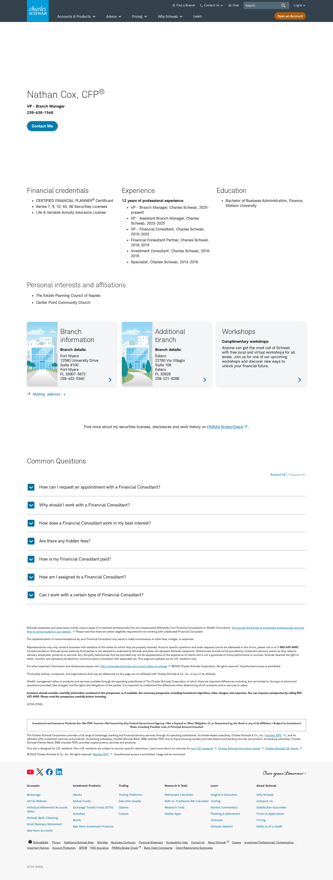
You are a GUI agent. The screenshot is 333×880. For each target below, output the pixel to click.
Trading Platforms (130, 794)
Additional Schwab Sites (79, 842)
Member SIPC (101, 754)
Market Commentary (224, 807)
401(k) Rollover (37, 801)
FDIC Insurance (99, 847)
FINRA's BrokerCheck (225, 426)
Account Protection (64, 847)
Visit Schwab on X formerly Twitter (39, 772)
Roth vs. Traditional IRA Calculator (187, 801)
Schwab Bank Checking (42, 818)
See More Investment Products (93, 826)
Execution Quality (130, 801)
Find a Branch (185, 5)
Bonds (77, 820)
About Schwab (217, 842)
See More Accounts (40, 830)
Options (123, 807)
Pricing (260, 820)
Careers (236, 842)
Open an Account (290, 16)
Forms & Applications (270, 813)
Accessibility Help (177, 842)
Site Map (102, 842)
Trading (215, 801)
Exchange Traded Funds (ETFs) (93, 807)
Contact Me (42, 126)
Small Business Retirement (44, 824)
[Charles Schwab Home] (38, 11)
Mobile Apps (173, 813)
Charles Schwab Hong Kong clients (239, 748)
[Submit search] (283, 5)
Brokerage (34, 794)
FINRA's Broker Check (125, 847)
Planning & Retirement (225, 813)
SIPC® (83, 847)
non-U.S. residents (202, 748)
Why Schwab (265, 794)
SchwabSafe (40, 842)
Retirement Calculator (179, 794)
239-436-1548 (40, 112)
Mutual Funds (82, 801)
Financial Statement (151, 842)
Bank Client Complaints (158, 847)
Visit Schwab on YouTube (30, 772)
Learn (197, 16)
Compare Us (264, 801)
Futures (123, 813)
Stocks (77, 794)
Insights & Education (224, 794)
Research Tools (174, 807)
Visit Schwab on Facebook (49, 772)
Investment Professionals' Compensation (269, 842)
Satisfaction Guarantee (271, 807)
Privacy (56, 842)
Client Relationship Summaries (194, 847)
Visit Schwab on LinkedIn (59, 772)
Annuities (79, 813)
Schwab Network (222, 826)
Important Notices (38, 847)
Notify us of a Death (269, 826)
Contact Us (198, 842)
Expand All (277, 474)
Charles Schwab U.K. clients (282, 748)
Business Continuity (123, 842)
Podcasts (217, 820)
